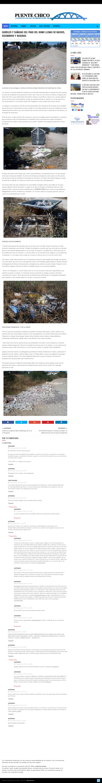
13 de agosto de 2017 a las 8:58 (17, 523)
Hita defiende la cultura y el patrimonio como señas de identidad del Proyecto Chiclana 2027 (91, 77)
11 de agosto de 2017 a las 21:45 (23, 511)
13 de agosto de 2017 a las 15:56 (23, 608)
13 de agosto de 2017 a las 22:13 (17, 691)
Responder (10, 464)
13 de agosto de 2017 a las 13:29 (23, 570)
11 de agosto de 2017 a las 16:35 (17, 498)
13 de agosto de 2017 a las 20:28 (17, 632)
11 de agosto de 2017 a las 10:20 (17, 448)
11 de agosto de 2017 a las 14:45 (17, 482)
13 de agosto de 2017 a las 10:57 (23, 540)
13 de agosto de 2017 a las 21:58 (23, 664)
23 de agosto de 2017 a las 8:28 (17, 720)
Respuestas (13, 507)
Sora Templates (30, 780)
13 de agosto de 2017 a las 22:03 (23, 674)
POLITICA (33, 26)
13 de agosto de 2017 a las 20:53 (17, 647)
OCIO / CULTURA (44, 26)
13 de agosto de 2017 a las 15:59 (23, 617)
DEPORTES (56, 26)
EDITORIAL (14, 26)
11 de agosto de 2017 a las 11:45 (17, 471)
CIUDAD (23, 26)
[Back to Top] (98, 780)
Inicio (6, 26)
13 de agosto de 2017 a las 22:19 (17, 705)
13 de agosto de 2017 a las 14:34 (23, 583)
